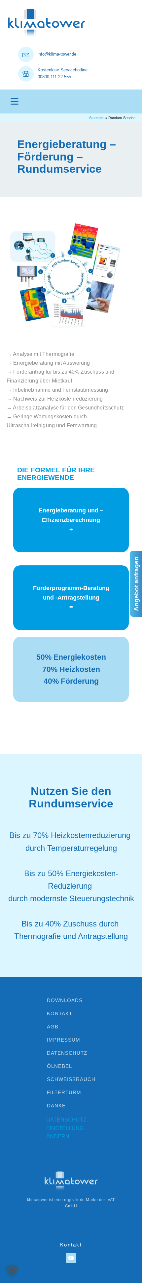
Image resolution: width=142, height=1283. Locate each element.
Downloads (65, 1000)
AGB (52, 1026)
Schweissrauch (71, 1079)
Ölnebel (59, 1066)
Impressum (63, 1040)
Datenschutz (67, 1053)
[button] (12, 1271)
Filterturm (64, 1092)
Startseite (96, 118)
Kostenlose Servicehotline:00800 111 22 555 (63, 73)
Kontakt (59, 1013)
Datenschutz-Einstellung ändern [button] (67, 1128)
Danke (56, 1105)
